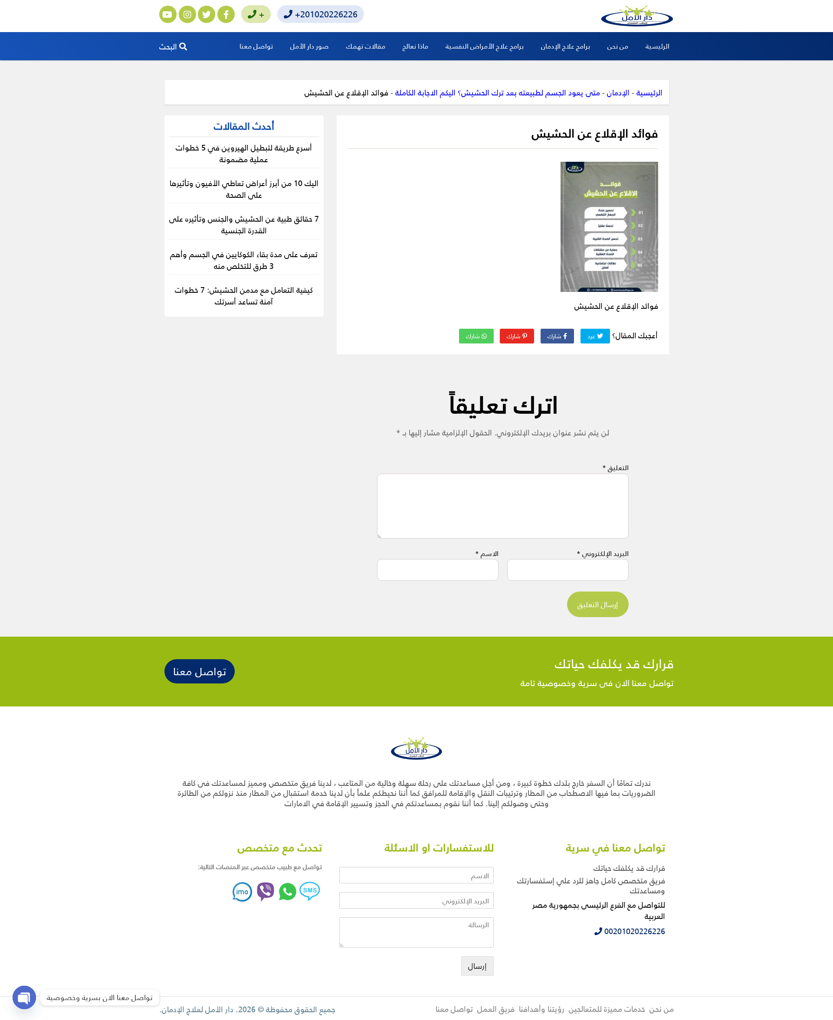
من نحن (617, 45)
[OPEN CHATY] (24, 997)
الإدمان (618, 92)
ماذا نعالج (415, 45)
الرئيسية (657, 45)
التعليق (615, 467)
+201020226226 (324, 14)
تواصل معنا (256, 45)
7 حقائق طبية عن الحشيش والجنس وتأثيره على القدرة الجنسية (244, 224)
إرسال (477, 965)
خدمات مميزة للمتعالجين (607, 1008)
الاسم (486, 553)
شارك (555, 336)
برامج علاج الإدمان (565, 45)
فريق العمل (496, 1008)
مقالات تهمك (365, 45)
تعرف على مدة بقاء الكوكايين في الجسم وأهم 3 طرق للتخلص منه (244, 259)
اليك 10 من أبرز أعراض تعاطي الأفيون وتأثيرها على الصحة (244, 188)
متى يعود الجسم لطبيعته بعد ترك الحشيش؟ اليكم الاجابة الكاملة (497, 92)
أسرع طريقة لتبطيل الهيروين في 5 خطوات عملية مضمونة (244, 153)
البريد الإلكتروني (603, 553)
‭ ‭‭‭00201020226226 (633, 930)
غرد (592, 336)
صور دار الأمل (309, 45)
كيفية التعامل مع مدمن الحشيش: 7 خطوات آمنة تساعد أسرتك (244, 295)
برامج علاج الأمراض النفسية (485, 45)
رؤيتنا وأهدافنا (541, 1008)
